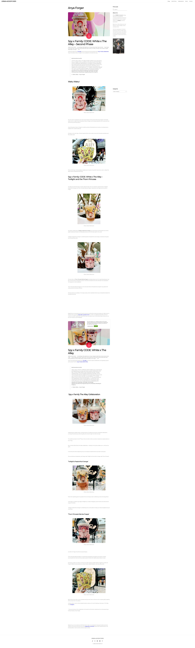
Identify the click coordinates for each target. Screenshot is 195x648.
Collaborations (181, 1)
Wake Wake (70, 49)
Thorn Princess (102, 48)
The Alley (97, 48)
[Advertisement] (120, 71)
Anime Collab (74, 357)
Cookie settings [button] (90, 326)
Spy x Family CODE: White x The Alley (87, 352)
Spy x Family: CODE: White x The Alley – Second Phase (87, 43)
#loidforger (85, 70)
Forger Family (83, 357)
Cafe (83, 47)
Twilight (106, 48)
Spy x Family (75, 48)
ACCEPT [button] (96, 326)
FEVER (116, 15)
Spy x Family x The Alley (91, 48)
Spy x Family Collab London (78, 358)
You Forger (75, 49)
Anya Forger (106, 47)
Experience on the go (88, 47)
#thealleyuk (98, 383)
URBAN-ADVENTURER (97, 643)
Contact (191, 1)
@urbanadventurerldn (77, 58)
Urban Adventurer (72, 47)
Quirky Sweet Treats (96, 47)
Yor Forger (94, 358)
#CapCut (96, 72)
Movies (102, 356)
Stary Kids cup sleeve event (83, 314)
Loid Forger (70, 48)
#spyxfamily (74, 70)
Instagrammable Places (96, 356)
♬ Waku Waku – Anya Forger (78, 74)
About (186, 1)
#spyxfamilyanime (89, 72)
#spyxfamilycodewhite (77, 383)
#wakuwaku (81, 72)
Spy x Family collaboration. (103, 51)
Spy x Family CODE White (82, 48)
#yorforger (91, 70)
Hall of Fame (173, 1)
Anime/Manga (79, 47)
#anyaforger (80, 70)
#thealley (93, 383)
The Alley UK (89, 358)
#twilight (96, 70)
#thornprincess (75, 72)
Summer (101, 47)
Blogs (169, 1)
